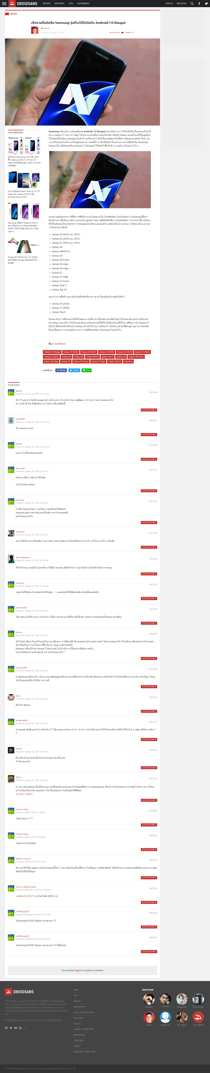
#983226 (153, 888)
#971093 (153, 634)
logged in (79, 970)
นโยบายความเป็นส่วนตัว (85, 1052)
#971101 (153, 697)
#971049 (153, 609)
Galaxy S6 (121, 357)
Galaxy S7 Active (81, 361)
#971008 (153, 445)
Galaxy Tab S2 (115, 361)
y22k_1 (19, 777)
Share (62, 370)
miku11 (19, 749)
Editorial (59, 3)
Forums (77, 1023)
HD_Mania (182, 1025)
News (13, 14)
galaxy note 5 (107, 357)
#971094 (153, 669)
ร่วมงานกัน (78, 1040)
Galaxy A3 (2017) (89, 352)
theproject (20, 532)
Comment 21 (129, 32)
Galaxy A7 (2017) (51, 357)
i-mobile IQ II (22, 896)
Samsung (128, 361)
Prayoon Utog (22, 809)
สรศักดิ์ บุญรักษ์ (22, 911)
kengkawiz (182, 1007)
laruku (47, 28)
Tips (71, 3)
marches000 (21, 608)
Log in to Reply (149, 410)
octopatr (149, 1007)
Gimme (165, 1006)
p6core (19, 391)
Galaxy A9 (78, 357)
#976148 (153, 835)
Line (88, 370)
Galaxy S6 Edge (51, 361)
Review (46, 3)
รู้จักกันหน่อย (79, 1035)
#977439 (153, 860)
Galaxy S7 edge (98, 361)
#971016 (153, 533)
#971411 (153, 779)
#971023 (153, 559)
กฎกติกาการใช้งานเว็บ (84, 1029)
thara (18, 696)
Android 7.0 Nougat (52, 352)
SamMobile (60, 344)
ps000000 (20, 419)
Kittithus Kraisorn (23, 858)
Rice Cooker (198, 1007)
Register (181, 3)
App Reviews (79, 1006)
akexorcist (165, 1025)
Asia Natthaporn (23, 557)
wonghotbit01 (22, 720)
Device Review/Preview (84, 1012)
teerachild (20, 468)
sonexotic (20, 583)
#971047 (153, 584)
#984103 (153, 913)
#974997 (153, 811)
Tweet (76, 370)
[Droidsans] (23, 3)
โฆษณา (77, 1046)
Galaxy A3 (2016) (71, 352)
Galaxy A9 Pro (92, 357)
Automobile (83, 3)
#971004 (153, 392)
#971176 (153, 722)
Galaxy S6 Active (136, 357)
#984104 (153, 937)
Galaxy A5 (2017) (124, 352)
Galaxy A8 (66, 357)
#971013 (153, 470)
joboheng (20, 500)
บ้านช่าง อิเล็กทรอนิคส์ (26, 887)
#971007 (153, 420)
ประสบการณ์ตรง (24, 794)
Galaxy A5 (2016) (106, 352)
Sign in (169, 3)
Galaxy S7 (65, 361)
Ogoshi (19, 444)
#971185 (153, 750)
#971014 (153, 501)
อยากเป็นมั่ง (198, 1025)
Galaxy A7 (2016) (142, 352)
